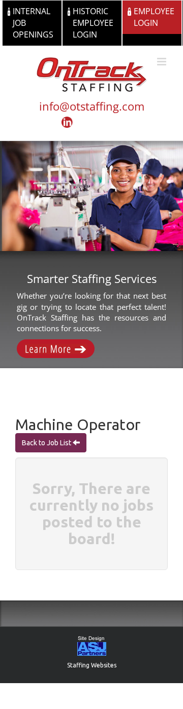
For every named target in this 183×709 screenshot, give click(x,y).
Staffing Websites (91, 665)
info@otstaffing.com (91, 106)
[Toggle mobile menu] (162, 61)
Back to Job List (47, 443)
